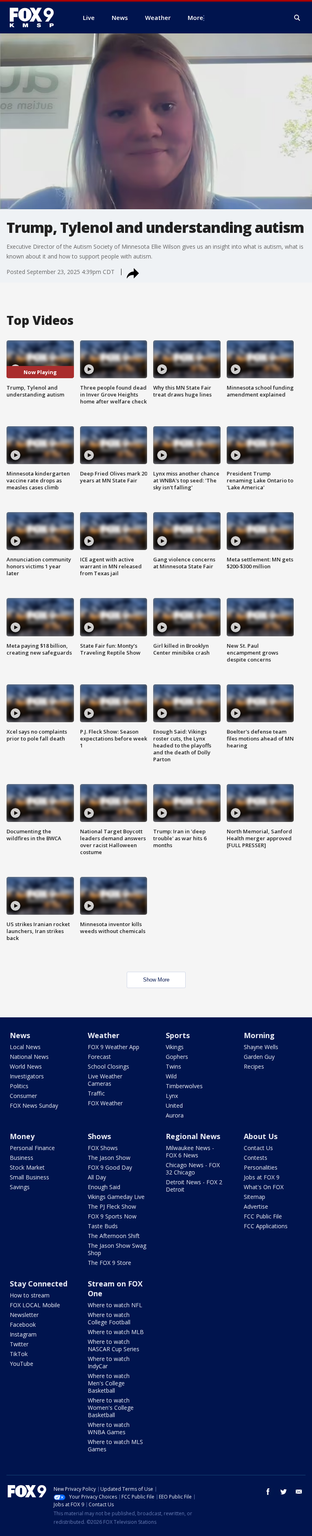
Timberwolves (184, 1086)
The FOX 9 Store (109, 1262)
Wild (171, 1076)
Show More (156, 980)
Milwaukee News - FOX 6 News (190, 1151)
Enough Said (104, 1187)
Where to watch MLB (116, 1332)
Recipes (254, 1066)
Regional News (193, 1136)
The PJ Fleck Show (112, 1206)
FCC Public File (263, 1216)
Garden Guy (259, 1057)
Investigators (27, 1076)
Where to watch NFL (115, 1305)
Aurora (175, 1115)
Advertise (256, 1206)
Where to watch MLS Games (115, 1445)
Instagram (23, 1334)
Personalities (260, 1167)
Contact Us (258, 1148)
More (195, 17)
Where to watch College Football (109, 1318)
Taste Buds (103, 1226)
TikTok (19, 1354)
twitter (283, 1491)
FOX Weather (105, 1103)
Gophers (177, 1057)
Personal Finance (32, 1148)
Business (21, 1157)
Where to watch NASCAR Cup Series (113, 1345)
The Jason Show (109, 1157)
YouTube (21, 1363)
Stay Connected (38, 1283)
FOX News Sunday (34, 1105)
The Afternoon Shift (114, 1236)
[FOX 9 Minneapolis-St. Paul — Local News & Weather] (36, 17)
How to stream (30, 1295)
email (299, 1491)
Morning (259, 1035)
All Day (97, 1177)
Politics (19, 1086)
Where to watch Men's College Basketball (109, 1383)
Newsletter (24, 1315)
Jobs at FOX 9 (262, 1177)
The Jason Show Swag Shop (117, 1249)
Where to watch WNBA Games (109, 1428)
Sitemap (254, 1197)
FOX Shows (103, 1148)
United (174, 1105)
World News (26, 1066)
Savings (20, 1187)
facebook (268, 1491)
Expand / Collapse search (297, 17)
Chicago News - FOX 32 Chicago (193, 1168)
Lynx (172, 1096)
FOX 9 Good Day (110, 1167)
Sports (178, 1035)
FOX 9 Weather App (113, 1047)
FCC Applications (266, 1226)
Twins (173, 1066)
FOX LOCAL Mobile (35, 1305)
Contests (255, 1157)
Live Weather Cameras (105, 1079)
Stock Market (27, 1167)
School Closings (108, 1066)
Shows (99, 1136)
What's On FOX (264, 1187)
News (20, 1035)
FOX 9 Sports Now (112, 1216)
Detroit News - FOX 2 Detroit (194, 1185)
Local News (25, 1047)
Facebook (23, 1324)
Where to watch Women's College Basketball (111, 1407)
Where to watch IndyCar (109, 1362)
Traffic (96, 1093)
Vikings (175, 1047)
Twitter (19, 1344)
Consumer (23, 1096)
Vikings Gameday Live (116, 1197)
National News (29, 1057)
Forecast (99, 1057)
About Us (260, 1136)
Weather (103, 1035)
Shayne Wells (261, 1047)
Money (22, 1136)
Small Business (29, 1177)
